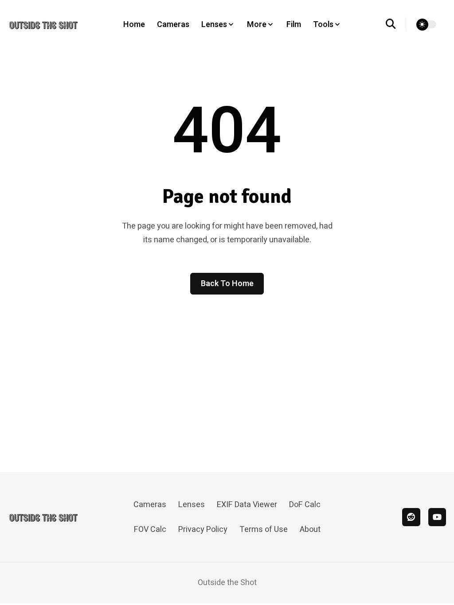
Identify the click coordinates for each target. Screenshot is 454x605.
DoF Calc (305, 505)
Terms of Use (263, 529)
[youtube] (437, 517)
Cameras (173, 25)
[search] (396, 24)
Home (134, 25)
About (310, 529)
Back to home (227, 284)
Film (293, 25)
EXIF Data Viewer (247, 505)
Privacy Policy (202, 529)
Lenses (191, 505)
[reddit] (411, 517)
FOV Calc (150, 529)
